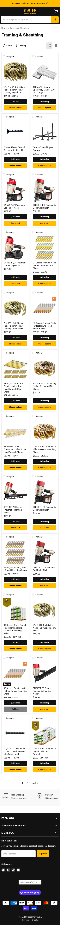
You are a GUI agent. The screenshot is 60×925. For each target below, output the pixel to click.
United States (28, 882)
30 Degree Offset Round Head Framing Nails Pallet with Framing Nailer (15, 629)
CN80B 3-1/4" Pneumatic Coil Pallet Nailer (44, 508)
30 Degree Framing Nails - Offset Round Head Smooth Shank (44, 326)
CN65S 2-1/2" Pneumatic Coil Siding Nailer (15, 264)
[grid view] (49, 45)
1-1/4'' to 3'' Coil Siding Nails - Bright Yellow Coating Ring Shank (14, 90)
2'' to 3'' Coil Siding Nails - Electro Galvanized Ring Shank (44, 449)
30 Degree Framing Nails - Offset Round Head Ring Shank (15, 691)
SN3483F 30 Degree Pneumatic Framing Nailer (42, 691)
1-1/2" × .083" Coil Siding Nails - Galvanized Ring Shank (44, 386)
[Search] (55, 19)
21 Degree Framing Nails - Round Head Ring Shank (15, 569)
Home (4, 28)
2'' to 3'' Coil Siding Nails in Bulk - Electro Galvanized (44, 751)
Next (34, 783)
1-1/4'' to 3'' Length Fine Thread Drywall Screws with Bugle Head (14, 751)
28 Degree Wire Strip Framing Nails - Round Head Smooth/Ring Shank (14, 387)
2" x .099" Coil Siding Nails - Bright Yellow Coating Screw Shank (13, 326)
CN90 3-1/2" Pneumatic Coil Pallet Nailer (44, 569)
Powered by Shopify (30, 920)
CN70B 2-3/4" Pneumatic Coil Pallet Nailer (44, 206)
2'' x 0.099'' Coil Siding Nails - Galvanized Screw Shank (44, 628)
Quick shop (15, 101)
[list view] (55, 45)
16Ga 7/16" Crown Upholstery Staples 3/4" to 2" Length (44, 90)
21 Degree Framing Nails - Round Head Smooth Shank (44, 265)
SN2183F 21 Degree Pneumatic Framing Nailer (13, 510)
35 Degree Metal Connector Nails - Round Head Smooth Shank (15, 449)
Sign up (43, 853)
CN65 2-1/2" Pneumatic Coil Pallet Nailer (14, 206)
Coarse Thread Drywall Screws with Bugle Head (15, 148)
